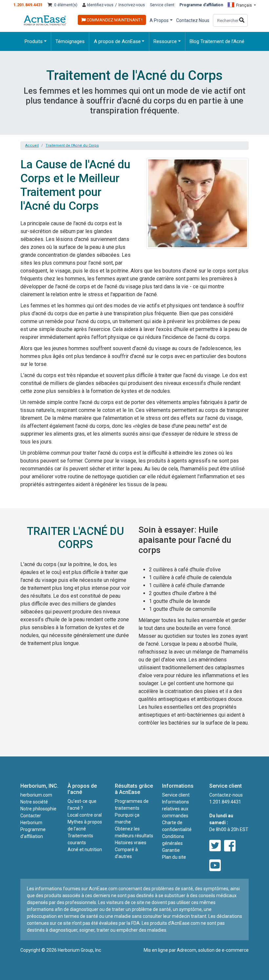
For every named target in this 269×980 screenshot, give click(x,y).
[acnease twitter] (215, 846)
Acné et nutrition (85, 849)
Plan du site (174, 857)
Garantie (171, 850)
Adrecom (186, 950)
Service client (162, 5)
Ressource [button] (165, 41)
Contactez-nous (226, 795)
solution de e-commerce (223, 950)
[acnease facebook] (230, 846)
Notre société (34, 801)
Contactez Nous (192, 20)
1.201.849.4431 (28, 4)
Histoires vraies (130, 842)
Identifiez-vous (100, 5)
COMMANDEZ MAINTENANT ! (114, 19)
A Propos (159, 20)
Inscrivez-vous (131, 5)
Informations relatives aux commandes (175, 808)
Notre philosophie (38, 808)
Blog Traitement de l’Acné (217, 41)
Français (244, 5)
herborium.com (36, 795)
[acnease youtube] (215, 865)
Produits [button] (34, 41)
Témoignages (70, 41)
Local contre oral (85, 815)
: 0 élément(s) (64, 5)
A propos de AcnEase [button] (117, 41)
